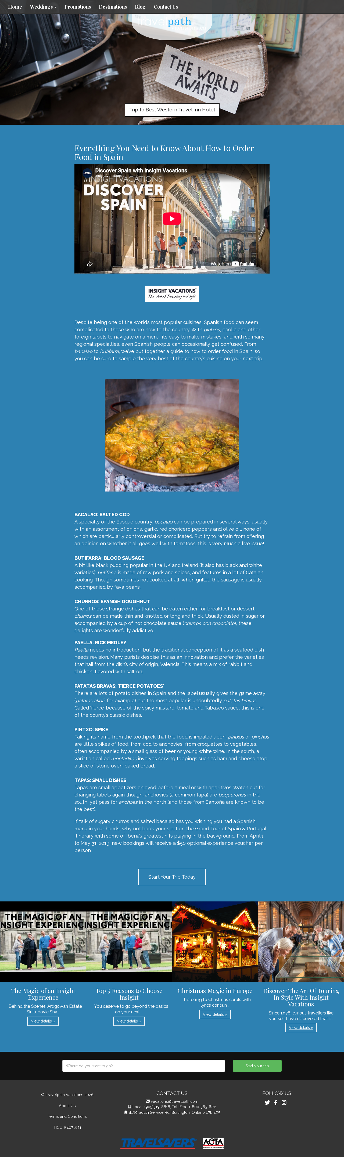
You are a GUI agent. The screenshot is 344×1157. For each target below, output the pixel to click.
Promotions (77, 6)
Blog (140, 6)
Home (15, 6)
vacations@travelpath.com (174, 1101)
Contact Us (166, 6)
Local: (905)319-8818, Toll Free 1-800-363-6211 (174, 1106)
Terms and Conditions (67, 1116)
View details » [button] (43, 1021)
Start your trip (257, 1066)
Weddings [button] (42, 6)
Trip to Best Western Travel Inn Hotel (172, 109)
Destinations (113, 6)
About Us (67, 1105)
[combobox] (143, 1066)
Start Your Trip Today (172, 877)
